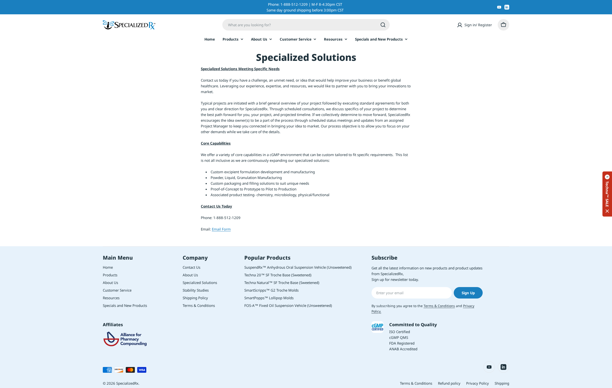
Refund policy (449, 383)
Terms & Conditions (439, 306)
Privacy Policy (477, 383)
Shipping (502, 383)
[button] (607, 194)
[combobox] (306, 25)
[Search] (383, 25)
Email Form (221, 229)
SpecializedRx (127, 383)
